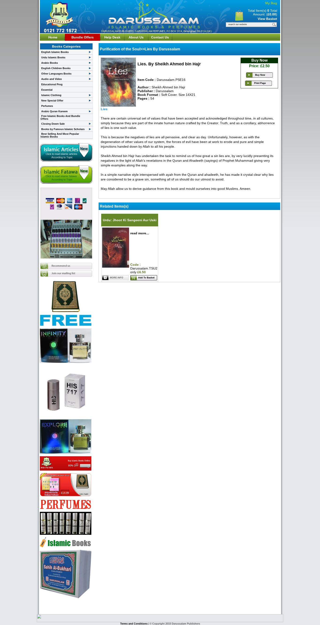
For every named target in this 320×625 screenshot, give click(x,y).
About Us (136, 37)
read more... (139, 233)
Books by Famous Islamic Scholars (63, 129)
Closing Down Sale (53, 123)
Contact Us (160, 37)
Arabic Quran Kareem (54, 111)
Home (52, 37)
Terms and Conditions (134, 623)
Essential (46, 89)
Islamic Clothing (51, 95)
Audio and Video (51, 79)
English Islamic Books (55, 52)
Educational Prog (52, 84)
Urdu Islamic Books (53, 57)
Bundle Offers (82, 37)
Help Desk (112, 37)
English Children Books (56, 68)
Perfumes (47, 106)
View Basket (267, 19)
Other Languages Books (56, 73)
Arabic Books (49, 62)
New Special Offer (52, 100)
